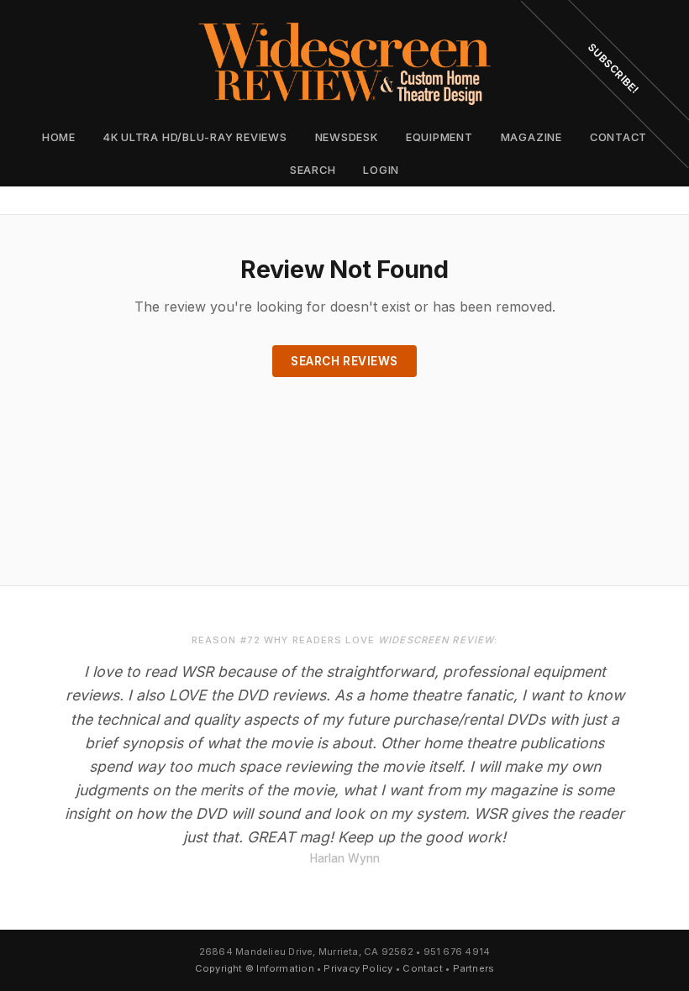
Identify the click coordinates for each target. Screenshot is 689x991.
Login (381, 170)
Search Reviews (344, 361)
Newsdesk (346, 137)
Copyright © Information (254, 968)
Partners (474, 968)
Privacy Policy (357, 968)
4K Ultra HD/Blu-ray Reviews (195, 137)
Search (313, 170)
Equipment (439, 137)
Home (59, 137)
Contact (422, 968)
